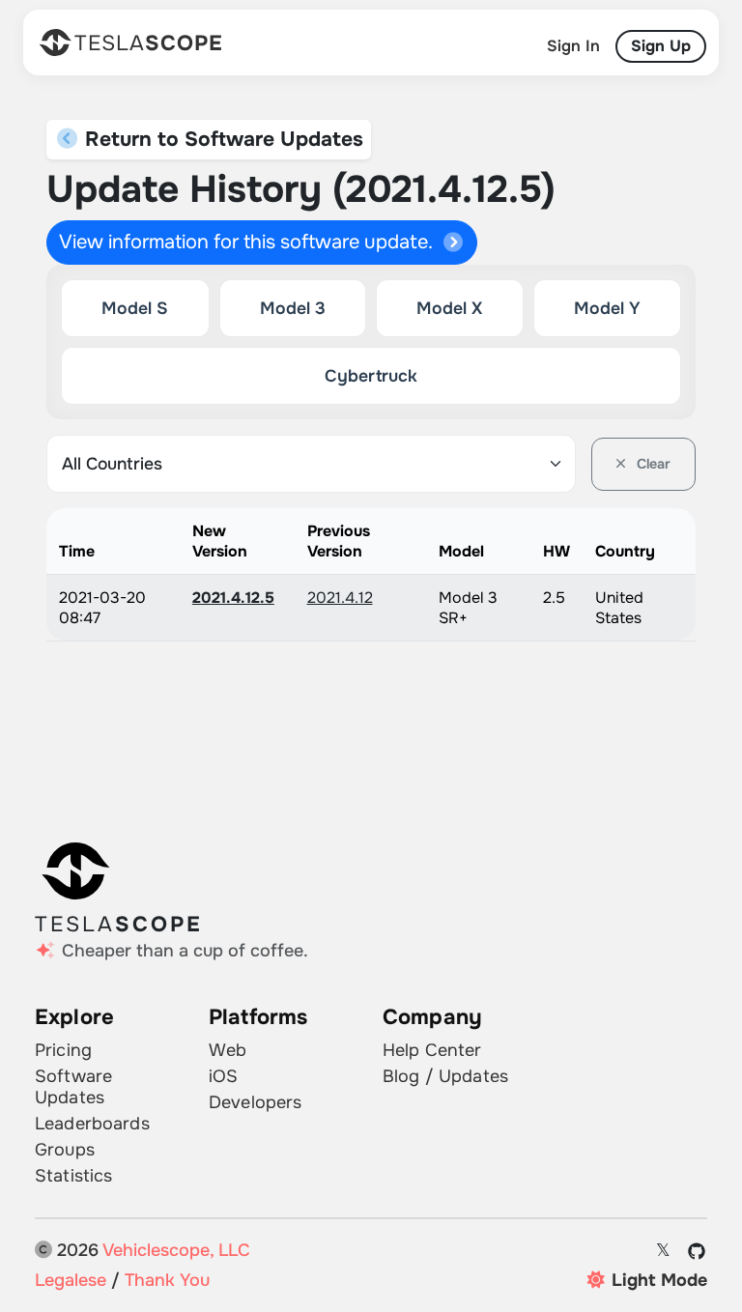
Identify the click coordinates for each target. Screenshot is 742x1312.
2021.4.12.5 (233, 597)
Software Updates (73, 1087)
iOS (223, 1076)
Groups (65, 1149)
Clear (652, 463)
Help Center (432, 1050)
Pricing (63, 1050)
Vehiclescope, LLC (176, 1250)
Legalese (70, 1280)
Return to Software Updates (221, 139)
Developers (255, 1102)
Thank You (167, 1280)
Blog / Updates (445, 1076)
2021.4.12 (340, 597)
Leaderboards (92, 1123)
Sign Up (661, 46)
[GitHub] (697, 1251)
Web (227, 1050)
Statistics (73, 1175)
